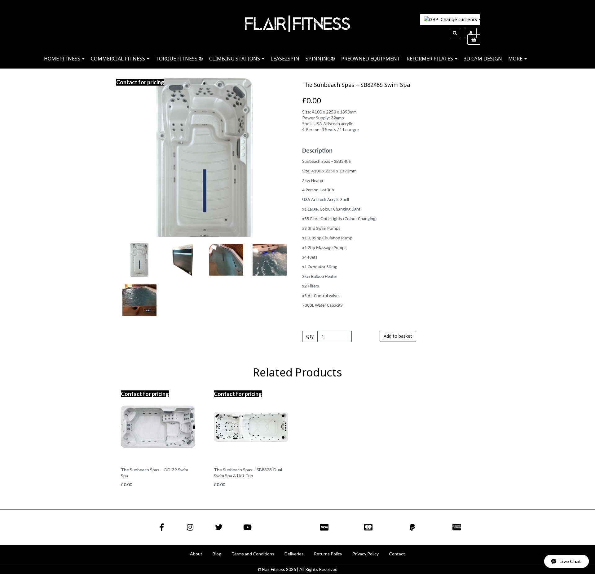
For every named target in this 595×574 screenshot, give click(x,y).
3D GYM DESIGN (483, 58)
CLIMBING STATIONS (235, 58)
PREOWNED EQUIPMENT (370, 58)
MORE (516, 58)
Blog (217, 553)
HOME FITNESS (63, 58)
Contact (397, 553)
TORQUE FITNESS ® (179, 58)
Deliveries (294, 553)
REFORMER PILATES (430, 58)
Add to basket (398, 336)
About (196, 553)
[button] (132, 197)
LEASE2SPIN (285, 58)
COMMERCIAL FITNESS (118, 58)
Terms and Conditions (252, 553)
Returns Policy (328, 553)
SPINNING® (320, 58)
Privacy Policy (365, 553)
